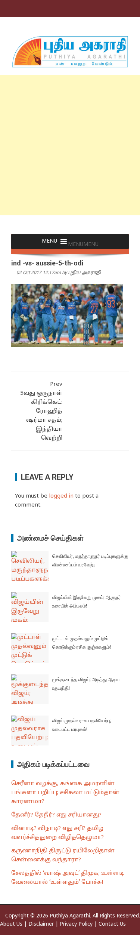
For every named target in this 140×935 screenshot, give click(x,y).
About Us (11, 924)
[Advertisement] (70, 145)
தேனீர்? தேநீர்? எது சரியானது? (56, 815)
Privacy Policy (76, 924)
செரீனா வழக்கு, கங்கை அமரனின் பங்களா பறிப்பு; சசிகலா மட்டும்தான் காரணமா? (65, 792)
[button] (83, 245)
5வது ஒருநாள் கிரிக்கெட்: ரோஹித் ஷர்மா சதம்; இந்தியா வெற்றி (41, 411)
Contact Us (112, 924)
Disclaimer (41, 924)
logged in (61, 496)
